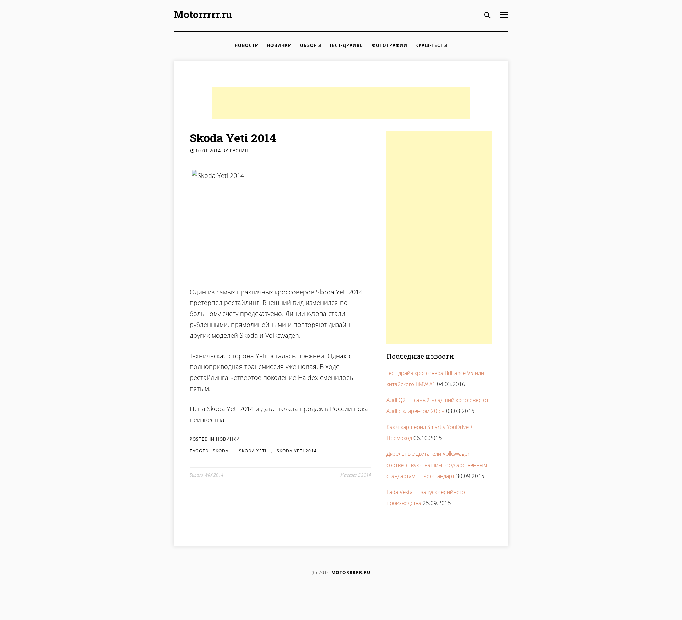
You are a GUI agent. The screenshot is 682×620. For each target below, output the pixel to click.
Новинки (279, 45)
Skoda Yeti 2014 (297, 451)
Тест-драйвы (346, 45)
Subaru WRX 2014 (206, 475)
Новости (246, 45)
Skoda (221, 451)
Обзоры (310, 45)
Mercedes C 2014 (355, 475)
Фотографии (389, 45)
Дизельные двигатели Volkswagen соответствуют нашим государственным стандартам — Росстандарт (436, 464)
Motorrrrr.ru (203, 14)
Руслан (239, 151)
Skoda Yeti (252, 451)
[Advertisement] (341, 103)
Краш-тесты (431, 45)
